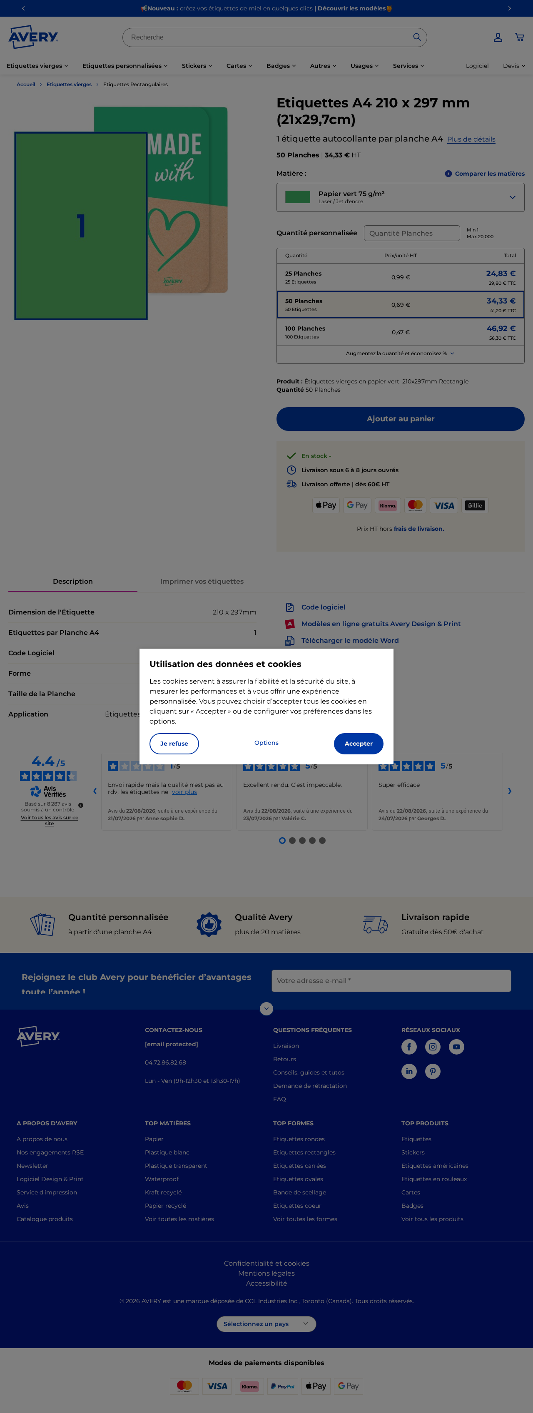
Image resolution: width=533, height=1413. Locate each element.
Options (266, 742)
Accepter (359, 743)
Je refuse (174, 743)
